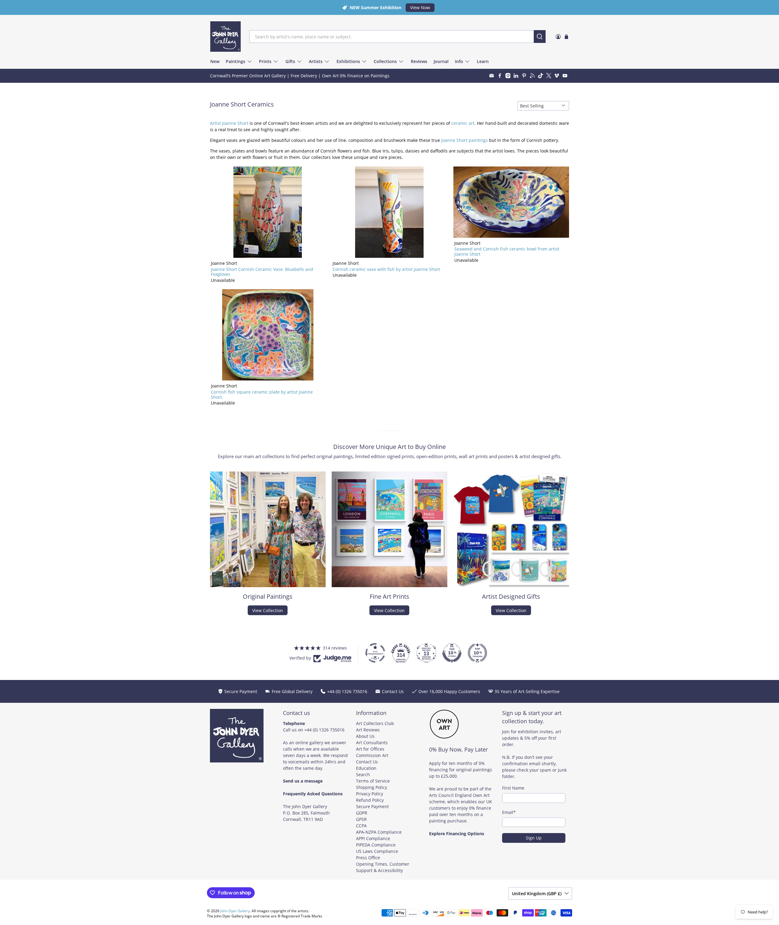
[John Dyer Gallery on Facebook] (499, 75)
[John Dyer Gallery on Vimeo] (556, 75)
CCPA (361, 826)
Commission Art (372, 755)
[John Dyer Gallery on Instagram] (508, 75)
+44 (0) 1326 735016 (324, 730)
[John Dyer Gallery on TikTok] (540, 75)
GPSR (361, 819)
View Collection (267, 610)
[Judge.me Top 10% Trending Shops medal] (477, 653)
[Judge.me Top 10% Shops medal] (452, 653)
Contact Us (367, 762)
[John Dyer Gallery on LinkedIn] (516, 75)
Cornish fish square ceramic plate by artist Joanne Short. (262, 394)
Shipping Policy (371, 787)
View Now (420, 7)
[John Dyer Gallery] (225, 36)
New (214, 61)
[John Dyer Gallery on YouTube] (565, 75)
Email (509, 812)
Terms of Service (373, 781)
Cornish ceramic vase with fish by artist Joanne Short (386, 269)
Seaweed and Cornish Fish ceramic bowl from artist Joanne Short (506, 251)
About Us (365, 736)
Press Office (368, 857)
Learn (483, 61)
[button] (121, 868)
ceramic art (462, 123)
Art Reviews (368, 730)
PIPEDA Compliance (376, 845)
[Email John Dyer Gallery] (491, 75)
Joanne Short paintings (464, 140)
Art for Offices (370, 749)
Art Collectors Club (375, 723)
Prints (265, 61)
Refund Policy (370, 800)
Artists (316, 61)
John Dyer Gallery (235, 911)
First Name (513, 788)
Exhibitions (348, 61)
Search (363, 774)
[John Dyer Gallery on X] (548, 75)
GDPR (361, 813)
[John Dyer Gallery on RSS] (532, 75)
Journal (441, 61)
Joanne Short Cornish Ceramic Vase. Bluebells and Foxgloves (262, 271)
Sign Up (534, 838)
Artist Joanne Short (229, 123)
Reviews (419, 61)
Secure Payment (372, 806)
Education (366, 768)
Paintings (235, 61)
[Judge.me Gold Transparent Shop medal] (375, 653)
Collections (385, 61)
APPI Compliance (373, 838)
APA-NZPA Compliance (379, 832)
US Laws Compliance (377, 851)
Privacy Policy (369, 794)
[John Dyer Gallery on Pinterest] (524, 75)
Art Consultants (372, 742)
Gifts (290, 61)
